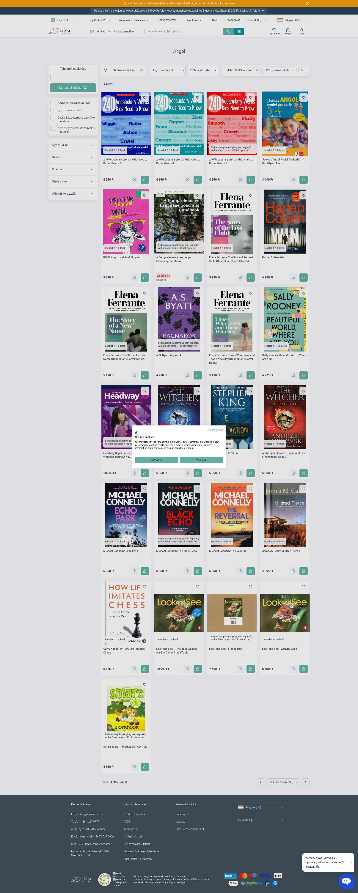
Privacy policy (215, 430)
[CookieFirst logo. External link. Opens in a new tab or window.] (136, 433)
